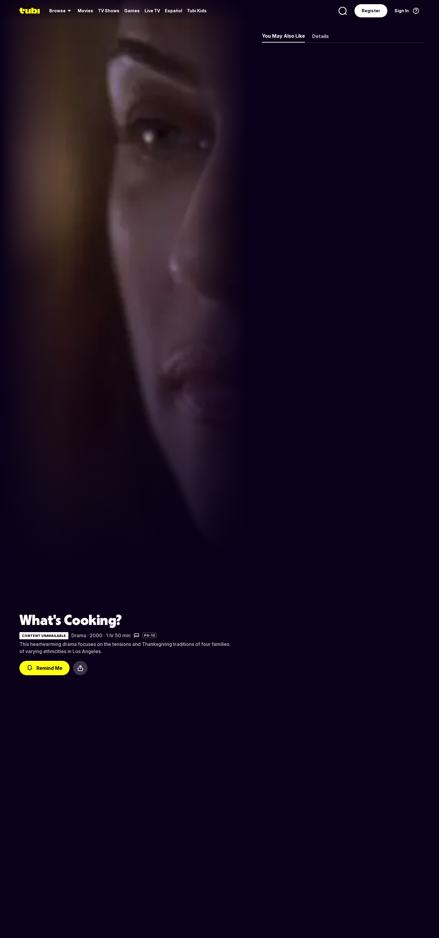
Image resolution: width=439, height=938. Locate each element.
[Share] (80, 668)
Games (132, 10)
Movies (85, 10)
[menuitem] (61, 10)
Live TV (152, 10)
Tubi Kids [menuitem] (197, 10)
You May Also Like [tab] (283, 36)
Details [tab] (320, 36)
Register (371, 10)
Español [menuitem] (173, 10)
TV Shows (108, 10)
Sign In (402, 10)
